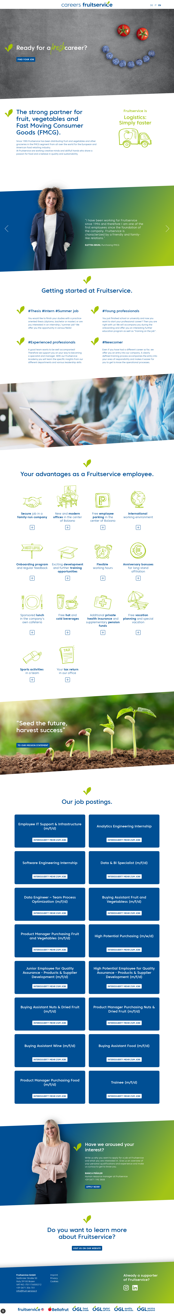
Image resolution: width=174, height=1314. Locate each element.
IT (155, 5)
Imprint (54, 1275)
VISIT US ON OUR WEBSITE (87, 1248)
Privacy (54, 1278)
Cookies (54, 1281)
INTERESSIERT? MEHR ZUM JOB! (49, 840)
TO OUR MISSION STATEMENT (33, 745)
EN (159, 5)
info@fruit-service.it (26, 1291)
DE (151, 5)
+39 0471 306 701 (25, 1288)
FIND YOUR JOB (26, 60)
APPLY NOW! (93, 1187)
